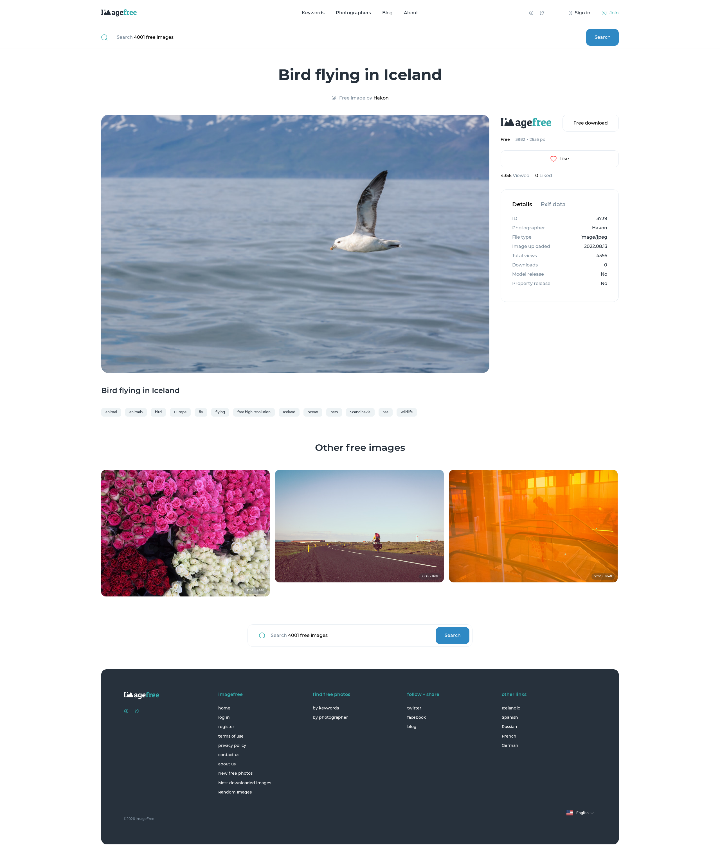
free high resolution (254, 412)
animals (136, 412)
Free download (590, 123)
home (224, 708)
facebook (416, 717)
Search (603, 37)
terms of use (231, 736)
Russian (509, 726)
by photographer (330, 717)
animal (111, 412)
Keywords (313, 12)
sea (385, 412)
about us (227, 764)
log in (224, 717)
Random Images (235, 792)
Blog (387, 12)
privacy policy (232, 745)
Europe (180, 412)
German (510, 745)
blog (412, 726)
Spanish (510, 717)
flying (220, 412)
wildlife (407, 412)
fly (201, 412)
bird (158, 412)
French (509, 736)
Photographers (353, 12)
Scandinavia (360, 412)
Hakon (381, 98)
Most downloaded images (244, 782)
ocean (313, 412)
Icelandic (511, 708)
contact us (228, 754)
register (226, 726)
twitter (414, 708)
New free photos (235, 773)
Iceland (289, 412)
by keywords (326, 708)
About (411, 12)
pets (334, 412)
